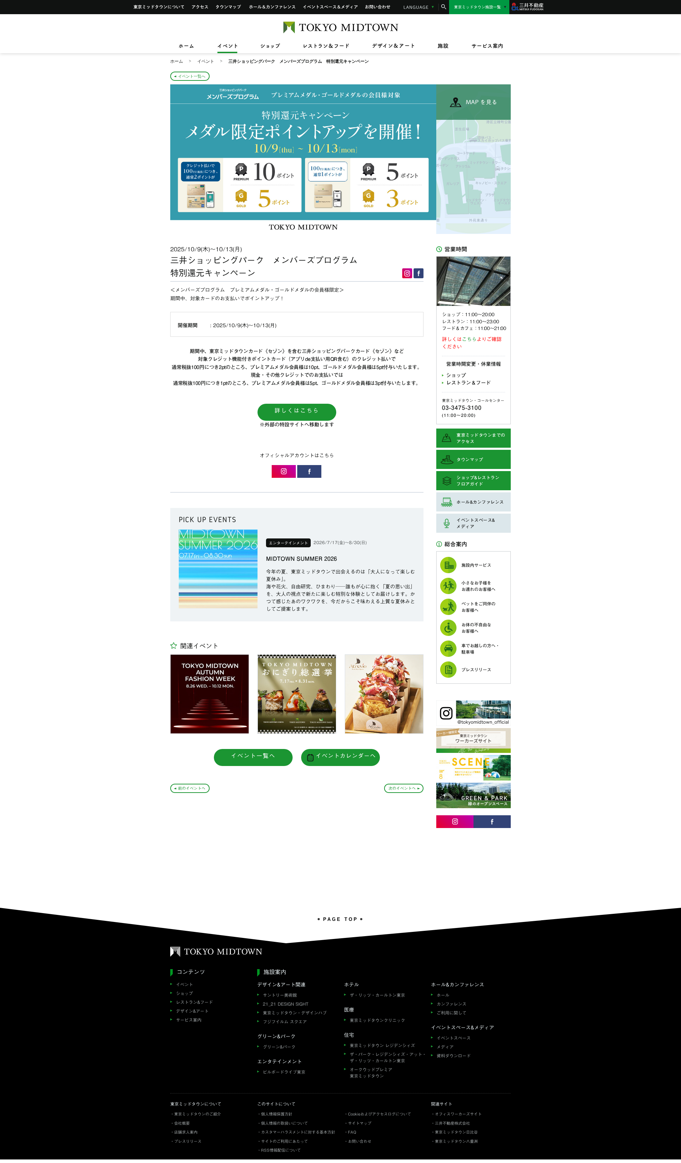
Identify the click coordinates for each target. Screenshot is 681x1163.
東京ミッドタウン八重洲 (456, 1141)
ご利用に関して (451, 1013)
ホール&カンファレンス (272, 7)
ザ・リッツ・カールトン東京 (377, 995)
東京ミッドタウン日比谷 (456, 1132)
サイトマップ (359, 1123)
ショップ (456, 375)
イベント (184, 984)
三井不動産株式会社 (452, 1123)
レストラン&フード (194, 1002)
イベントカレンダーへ (346, 756)
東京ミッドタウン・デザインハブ (295, 1013)
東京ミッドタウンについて (158, 7)
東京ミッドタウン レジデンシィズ (382, 1045)
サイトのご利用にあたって (284, 1141)
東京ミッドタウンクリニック (377, 1020)
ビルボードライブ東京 (284, 1072)
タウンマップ (229, 7)
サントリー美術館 (280, 995)
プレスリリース (476, 669)
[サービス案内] (481, 46)
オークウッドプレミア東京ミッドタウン (371, 1072)
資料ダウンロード (454, 1055)
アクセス (200, 7)
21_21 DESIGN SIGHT (286, 1004)
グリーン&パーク (279, 1047)
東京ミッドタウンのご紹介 (197, 1114)
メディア (445, 1047)
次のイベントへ (402, 788)
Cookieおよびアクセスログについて (379, 1114)
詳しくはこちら (297, 410)
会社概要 (182, 1123)
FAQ (352, 1132)
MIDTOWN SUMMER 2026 (301, 558)
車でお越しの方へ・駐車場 (480, 648)
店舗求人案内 (186, 1132)
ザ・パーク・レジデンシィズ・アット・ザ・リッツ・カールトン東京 (388, 1057)
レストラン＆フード (468, 382)
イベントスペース (454, 1038)
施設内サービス (476, 565)
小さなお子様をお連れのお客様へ (478, 586)
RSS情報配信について (281, 1150)
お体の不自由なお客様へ (476, 627)
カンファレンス (451, 1004)
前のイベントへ (191, 788)
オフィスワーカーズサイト (458, 1114)
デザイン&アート (192, 1011)
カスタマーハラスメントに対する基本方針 (298, 1132)
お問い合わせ (378, 7)
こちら (469, 339)
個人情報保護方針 (276, 1114)
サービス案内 (188, 1020)
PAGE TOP (340, 919)
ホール (443, 995)
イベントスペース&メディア (330, 7)
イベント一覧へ (191, 76)
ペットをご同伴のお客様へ (478, 607)
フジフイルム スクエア (285, 1021)
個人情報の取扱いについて (284, 1123)
